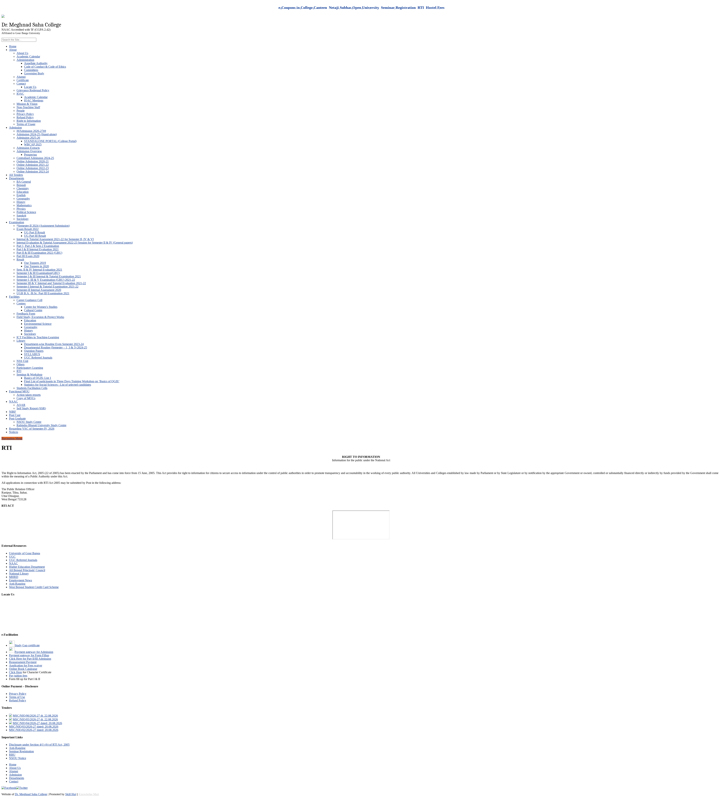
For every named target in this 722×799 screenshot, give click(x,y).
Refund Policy (25, 117)
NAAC (13, 401)
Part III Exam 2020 (28, 256)
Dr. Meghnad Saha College (31, 794)
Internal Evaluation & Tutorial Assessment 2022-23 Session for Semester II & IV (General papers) (75, 242)
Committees (31, 70)
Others (20, 364)
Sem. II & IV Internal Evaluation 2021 (39, 269)
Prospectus (30, 154)
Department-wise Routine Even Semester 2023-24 (54, 344)
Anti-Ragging (17, 583)
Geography (23, 198)
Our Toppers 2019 (35, 262)
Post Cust (14, 415)
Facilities (14, 296)
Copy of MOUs (26, 398)
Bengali (21, 185)
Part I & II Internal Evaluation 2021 (38, 249)
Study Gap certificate (27, 645)
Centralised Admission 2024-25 (35, 158)
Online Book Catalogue (23, 668)
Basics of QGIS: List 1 (37, 377)
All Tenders (16, 174)
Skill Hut (70, 794)
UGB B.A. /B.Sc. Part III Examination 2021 (43, 293)
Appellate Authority (36, 63)
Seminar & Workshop (29, 374)
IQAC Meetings (33, 100)
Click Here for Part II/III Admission (30, 658)
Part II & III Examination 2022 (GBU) (39, 252)
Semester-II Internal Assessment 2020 (39, 290)
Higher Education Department (27, 566)
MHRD (13, 577)
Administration (25, 59)
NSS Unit (22, 361)
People (21, 110)
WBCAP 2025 (33, 144)
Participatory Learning (30, 367)
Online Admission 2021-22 (33, 164)
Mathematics (24, 205)
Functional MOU (19, 391)
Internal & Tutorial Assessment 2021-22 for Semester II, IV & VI (55, 239)
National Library (19, 573)
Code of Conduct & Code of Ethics (45, 66)
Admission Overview (29, 151)
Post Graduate (17, 418)
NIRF (12, 411)
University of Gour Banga (24, 553)
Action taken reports (29, 394)
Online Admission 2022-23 (33, 168)
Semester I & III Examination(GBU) (38, 273)
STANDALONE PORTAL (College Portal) (50, 141)
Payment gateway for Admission (34, 652)
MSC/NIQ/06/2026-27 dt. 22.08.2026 (35, 715)
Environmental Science (38, 323)
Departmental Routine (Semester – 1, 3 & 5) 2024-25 (55, 347)
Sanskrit (21, 215)
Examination (16, 222)
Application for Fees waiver (25, 665)
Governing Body (34, 73)
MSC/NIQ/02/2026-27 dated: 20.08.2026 (33, 730)
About (13, 49)
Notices (13, 432)
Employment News (20, 580)
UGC (12, 556)
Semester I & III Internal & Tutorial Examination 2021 (49, 276)
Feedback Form (26, 313)
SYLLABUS (32, 354)
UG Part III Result (35, 235)
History (21, 202)
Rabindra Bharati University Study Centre (41, 425)
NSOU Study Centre (29, 421)
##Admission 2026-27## (31, 131)
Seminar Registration (21, 751)
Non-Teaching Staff (28, 107)
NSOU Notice (17, 758)
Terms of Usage (26, 124)
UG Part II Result (34, 232)
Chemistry (23, 188)
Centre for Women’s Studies (40, 306)
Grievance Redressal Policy (33, 90)
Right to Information (29, 120)
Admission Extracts (28, 147)
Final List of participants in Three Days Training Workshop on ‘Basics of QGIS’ (71, 381)
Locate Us (30, 87)
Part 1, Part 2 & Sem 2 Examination (38, 246)
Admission (15, 127)
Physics (21, 208)
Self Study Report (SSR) (31, 408)
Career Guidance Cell (29, 300)
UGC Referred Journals (38, 357)
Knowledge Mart (89, 794)
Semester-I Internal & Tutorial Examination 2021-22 (47, 286)
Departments (16, 178)
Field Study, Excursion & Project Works (40, 317)
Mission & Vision (27, 103)
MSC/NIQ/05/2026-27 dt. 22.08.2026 (35, 719)
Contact (21, 83)
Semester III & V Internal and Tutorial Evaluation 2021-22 (51, 283)
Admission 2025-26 (28, 137)
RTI (19, 371)
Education (23, 191)
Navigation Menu (12, 438)
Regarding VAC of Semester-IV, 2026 (31, 428)
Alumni (21, 76)
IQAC (20, 93)
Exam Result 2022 (28, 229)
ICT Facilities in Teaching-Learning (38, 337)
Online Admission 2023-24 (33, 171)
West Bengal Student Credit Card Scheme (34, 587)
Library (21, 340)
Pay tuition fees (18, 675)
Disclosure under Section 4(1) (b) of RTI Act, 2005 (39, 744)
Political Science (26, 212)
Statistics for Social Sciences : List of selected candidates (57, 384)
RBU (12, 754)
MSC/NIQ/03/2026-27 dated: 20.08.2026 (33, 726)
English (21, 195)
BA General (24, 181)
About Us (22, 53)
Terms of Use (17, 697)
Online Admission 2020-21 (33, 161)
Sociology (23, 218)
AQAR (21, 405)
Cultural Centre (33, 310)
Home (12, 46)
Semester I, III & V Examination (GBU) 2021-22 (46, 279)
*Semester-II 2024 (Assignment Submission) (43, 225)
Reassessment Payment (22, 662)
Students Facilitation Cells (32, 388)
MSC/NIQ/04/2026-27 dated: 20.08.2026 (37, 723)
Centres (21, 303)
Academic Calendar (28, 56)
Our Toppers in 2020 (36, 266)
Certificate (23, 80)
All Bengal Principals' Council (27, 570)
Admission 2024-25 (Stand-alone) (37, 134)
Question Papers (33, 350)
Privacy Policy (25, 114)
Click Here (15, 672)
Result (20, 259)
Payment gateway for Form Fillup (29, 655)
